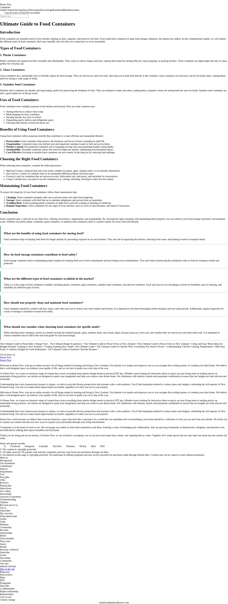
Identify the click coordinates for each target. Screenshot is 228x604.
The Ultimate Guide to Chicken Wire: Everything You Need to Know (131, 346)
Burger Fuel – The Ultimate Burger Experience (59, 343)
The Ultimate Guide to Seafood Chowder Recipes (72, 349)
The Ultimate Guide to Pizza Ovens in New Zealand (109, 343)
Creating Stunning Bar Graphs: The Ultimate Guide (69, 346)
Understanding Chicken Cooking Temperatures (190, 346)
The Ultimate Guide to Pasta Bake (17, 343)
